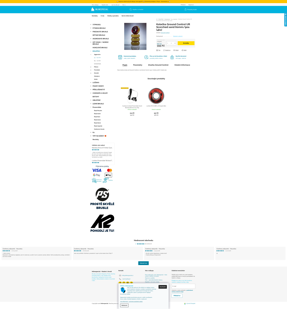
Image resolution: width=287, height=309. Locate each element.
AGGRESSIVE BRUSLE (101, 39)
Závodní (96, 73)
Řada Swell (97, 113)
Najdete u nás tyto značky (152, 282)
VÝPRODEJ (97, 25)
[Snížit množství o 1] (167, 43)
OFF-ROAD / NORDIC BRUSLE (101, 43)
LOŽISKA (96, 82)
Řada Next (97, 116)
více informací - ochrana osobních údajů (131, 301)
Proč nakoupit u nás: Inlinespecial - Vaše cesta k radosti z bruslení (156, 275)
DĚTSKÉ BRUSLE (99, 35)
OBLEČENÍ (96, 100)
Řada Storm (97, 123)
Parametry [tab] (137, 65)
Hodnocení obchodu (143, 240)
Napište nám (105, 4)
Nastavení (124, 305)
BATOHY (96, 97)
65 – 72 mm (97, 60)
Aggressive (97, 54)
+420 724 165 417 (115, 4)
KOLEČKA (96, 51)
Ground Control (165, 32)
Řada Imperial (98, 126)
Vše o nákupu (95, 4)
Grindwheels (97, 64)
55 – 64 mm (97, 57)
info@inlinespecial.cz (127, 275)
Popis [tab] (125, 65)
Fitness (96, 67)
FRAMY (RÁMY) (98, 86)
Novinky (96, 139)
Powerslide (97, 107)
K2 (94, 132)
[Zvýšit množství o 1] (175, 43)
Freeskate (97, 70)
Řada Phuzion (98, 110)
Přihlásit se (177, 295)
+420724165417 (126, 279)
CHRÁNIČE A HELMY (100, 93)
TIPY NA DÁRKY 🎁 (99, 136)
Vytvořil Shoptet (190, 303)
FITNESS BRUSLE (99, 28)
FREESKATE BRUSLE (100, 32)
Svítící (96, 79)
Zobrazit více (143, 263)
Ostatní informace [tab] (182, 65)
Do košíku (186, 43)
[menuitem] (94, 15)
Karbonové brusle (99, 129)
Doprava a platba (150, 278)
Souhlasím (163, 287)
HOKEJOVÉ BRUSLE (100, 48)
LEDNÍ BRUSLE (98, 104)
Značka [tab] (158, 65)
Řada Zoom (97, 120)
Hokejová (97, 76)
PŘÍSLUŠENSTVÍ (99, 90)
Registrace (191, 4)
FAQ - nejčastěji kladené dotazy (153, 280)
